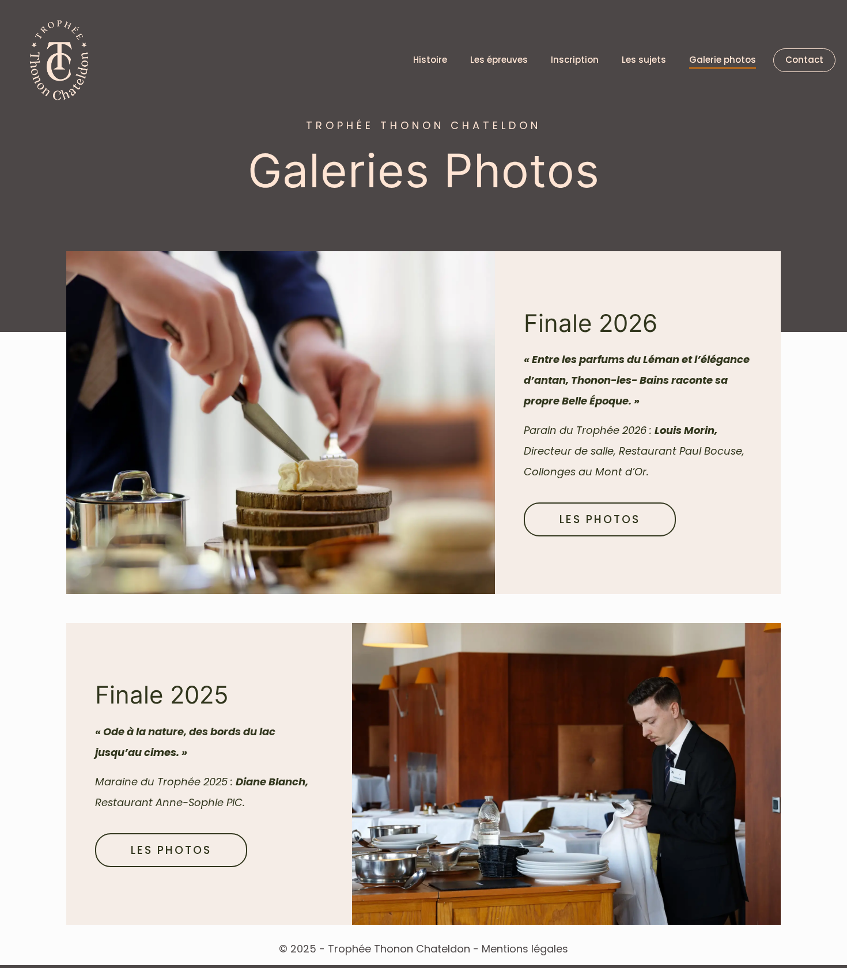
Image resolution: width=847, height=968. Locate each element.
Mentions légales (525, 948)
